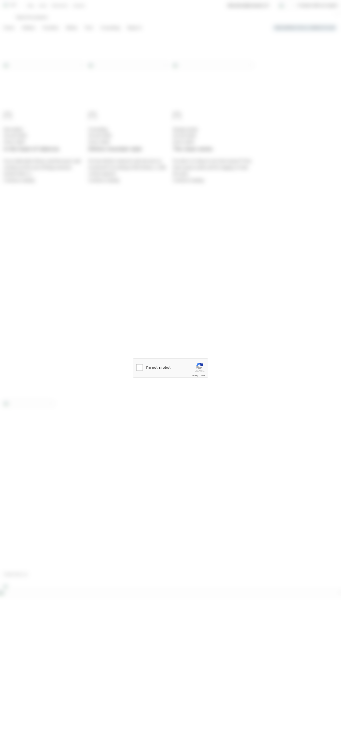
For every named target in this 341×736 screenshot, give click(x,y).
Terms (202, 375)
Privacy (195, 375)
